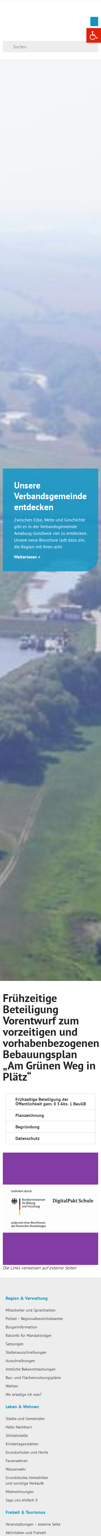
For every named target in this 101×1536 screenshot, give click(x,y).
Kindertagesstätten (22, 1443)
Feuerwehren (17, 1460)
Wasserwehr (16, 1469)
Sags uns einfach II (22, 1500)
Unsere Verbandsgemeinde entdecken (50, 496)
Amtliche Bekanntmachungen (31, 1369)
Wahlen (12, 1386)
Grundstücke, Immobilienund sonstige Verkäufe (27, 1480)
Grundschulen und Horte (27, 1452)
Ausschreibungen (20, 1360)
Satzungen (15, 1343)
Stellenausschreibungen (26, 1352)
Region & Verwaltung (27, 1298)
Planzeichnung (29, 1115)
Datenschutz (27, 1138)
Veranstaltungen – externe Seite (33, 1524)
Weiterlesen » (27, 557)
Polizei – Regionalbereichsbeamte (34, 1318)
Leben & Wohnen (22, 1406)
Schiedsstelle (17, 1435)
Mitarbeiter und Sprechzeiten (31, 1310)
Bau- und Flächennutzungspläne (33, 1377)
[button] (94, 21)
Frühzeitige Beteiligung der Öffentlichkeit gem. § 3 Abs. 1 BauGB (50, 1101)
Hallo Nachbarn (19, 1427)
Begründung (27, 1127)
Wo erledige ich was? (24, 1394)
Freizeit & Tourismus (25, 1512)
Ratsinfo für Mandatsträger (29, 1335)
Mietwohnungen (20, 1491)
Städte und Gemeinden (25, 1418)
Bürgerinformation (21, 1327)
